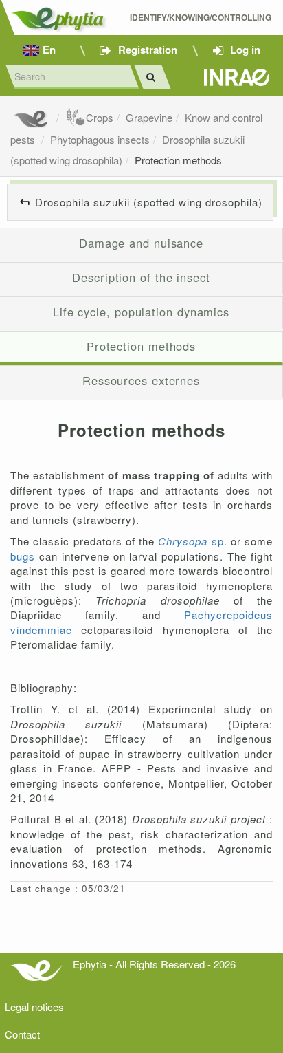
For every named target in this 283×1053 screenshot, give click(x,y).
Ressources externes (141, 380)
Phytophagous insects (100, 139)
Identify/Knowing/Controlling (201, 17)
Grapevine (149, 117)
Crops (99, 117)
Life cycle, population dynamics (141, 311)
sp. (194, 541)
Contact (22, 1034)
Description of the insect (141, 277)
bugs (24, 556)
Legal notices (34, 1006)
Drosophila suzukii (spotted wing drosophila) (148, 202)
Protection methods (178, 160)
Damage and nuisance (141, 243)
